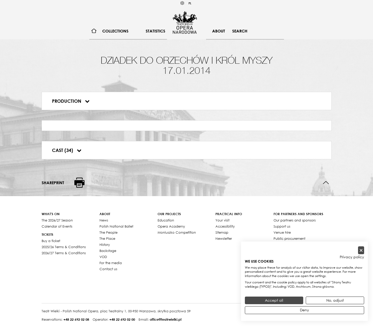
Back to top (326, 182)
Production (67, 101)
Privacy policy (352, 257)
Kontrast (182, 3)
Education (166, 220)
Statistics (155, 30)
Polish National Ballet (116, 226)
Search (239, 30)
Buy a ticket (51, 241)
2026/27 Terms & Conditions (64, 253)
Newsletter (223, 238)
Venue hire (282, 232)
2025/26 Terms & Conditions (64, 247)
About (218, 30)
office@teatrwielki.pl (165, 319)
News (103, 220)
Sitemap (221, 232)
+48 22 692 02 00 (122, 319)
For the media (110, 263)
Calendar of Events (57, 226)
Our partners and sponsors (295, 220)
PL (190, 3)
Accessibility (225, 226)
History (104, 245)
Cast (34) (63, 150)
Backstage (107, 251)
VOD (103, 257)
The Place (107, 238)
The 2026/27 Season (57, 220)
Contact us (108, 269)
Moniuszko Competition (177, 232)
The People (108, 232)
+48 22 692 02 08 (76, 319)
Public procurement (289, 238)
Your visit (222, 220)
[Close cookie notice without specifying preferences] (361, 250)
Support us (282, 226)
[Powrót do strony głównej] (185, 22)
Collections (115, 30)
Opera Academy (171, 226)
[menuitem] (94, 31)
